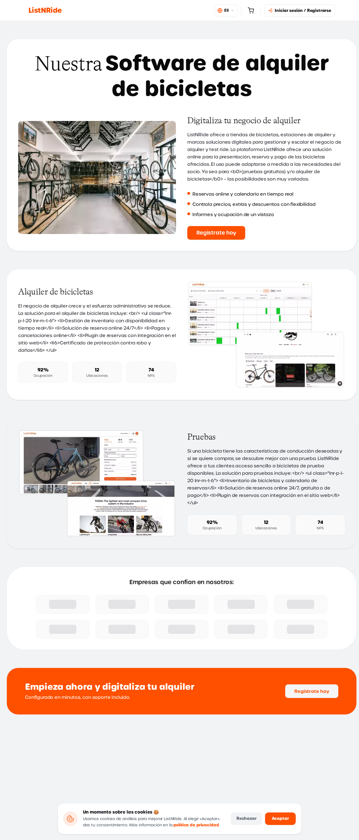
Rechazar (246, 818)
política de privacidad (196, 825)
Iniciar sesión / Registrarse (303, 10)
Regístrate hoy (216, 232)
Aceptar (280, 818)
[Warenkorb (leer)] (251, 10)
